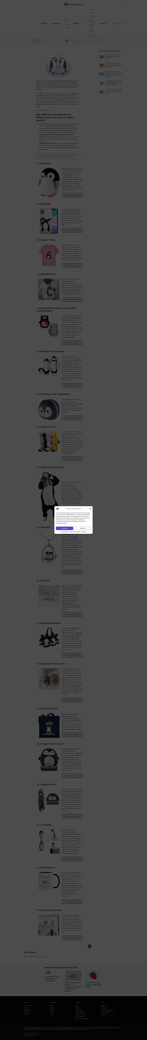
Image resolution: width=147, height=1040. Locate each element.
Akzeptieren (65, 528)
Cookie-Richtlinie (64, 531)
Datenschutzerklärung (74, 531)
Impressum (84, 531)
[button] (90, 509)
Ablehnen (82, 528)
